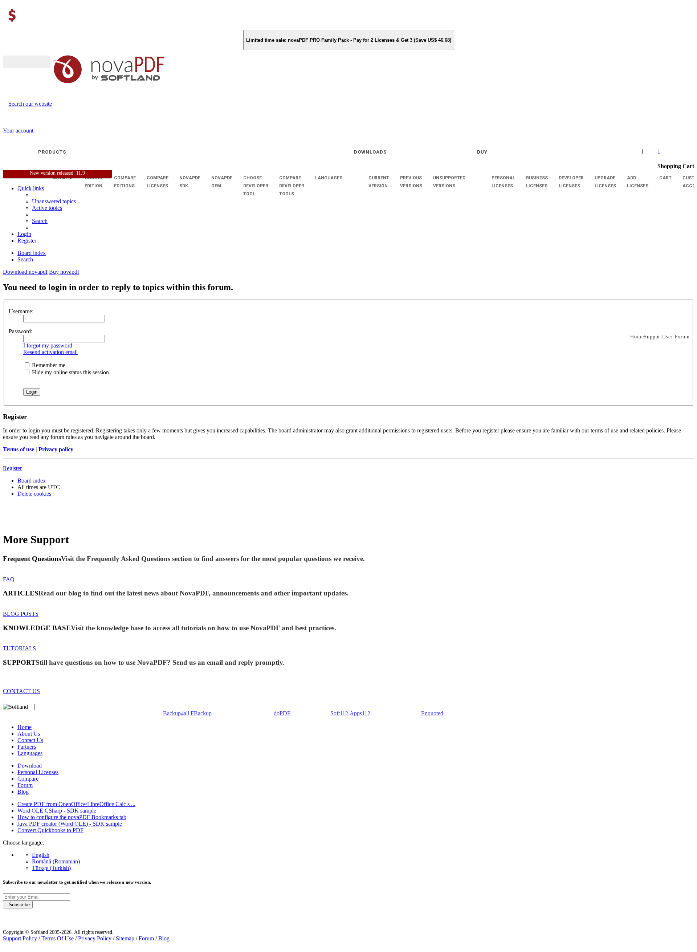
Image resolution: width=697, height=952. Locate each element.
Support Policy (20, 938)
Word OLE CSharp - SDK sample (56, 810)
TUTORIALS (19, 648)
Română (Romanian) (56, 861)
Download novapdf (25, 272)
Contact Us (30, 740)
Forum (25, 785)
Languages (29, 753)
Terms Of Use (58, 938)
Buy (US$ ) (26, 61)
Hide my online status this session (69, 372)
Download (29, 765)
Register (12, 468)
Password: (20, 331)
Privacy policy (55, 449)
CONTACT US (21, 691)
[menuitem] (47, 208)
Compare (27, 779)
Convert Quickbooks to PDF (50, 830)
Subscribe (18, 904)
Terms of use (18, 449)
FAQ (9, 579)
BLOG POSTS (20, 614)
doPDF (282, 713)
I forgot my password (47, 345)
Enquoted (432, 713)
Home (24, 727)
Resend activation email (50, 352)
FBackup (201, 713)
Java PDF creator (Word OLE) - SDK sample (69, 824)
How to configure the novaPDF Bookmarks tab (71, 817)
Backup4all (176, 713)
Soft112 (339, 713)
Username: (21, 311)
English (40, 855)
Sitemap (126, 938)
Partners (26, 747)
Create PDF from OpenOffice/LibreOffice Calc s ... (76, 804)
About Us (28, 734)
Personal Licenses (37, 772)
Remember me (47, 365)
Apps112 (360, 713)
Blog (23, 792)
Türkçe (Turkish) (51, 868)
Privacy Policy (95, 938)
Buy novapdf (64, 272)
